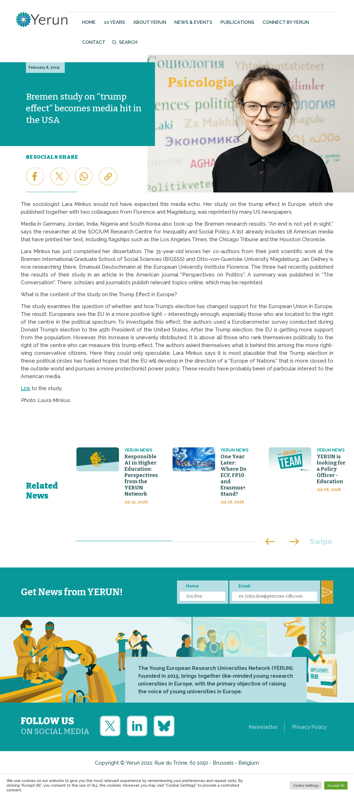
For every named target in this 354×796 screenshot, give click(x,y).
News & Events (193, 22)
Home (89, 22)
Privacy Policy (309, 727)
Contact (93, 42)
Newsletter (263, 727)
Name (192, 586)
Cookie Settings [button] (305, 785)
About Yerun (149, 22)
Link (25, 388)
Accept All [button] (335, 785)
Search (128, 42)
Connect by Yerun (286, 22)
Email (244, 586)
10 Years (114, 22)
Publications (237, 22)
